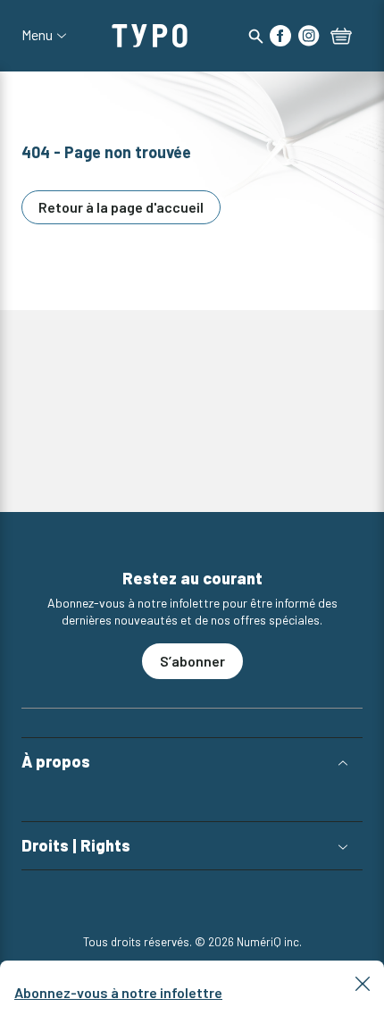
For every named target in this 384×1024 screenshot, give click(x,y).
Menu (37, 35)
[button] (192, 761)
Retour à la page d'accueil (121, 206)
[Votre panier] (341, 37)
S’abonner (192, 660)
